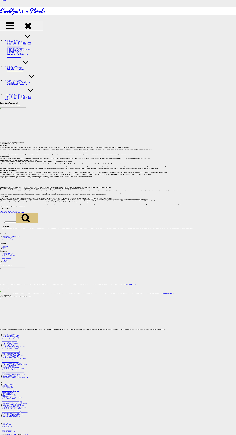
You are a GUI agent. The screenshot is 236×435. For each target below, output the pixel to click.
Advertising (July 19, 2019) (7, 387)
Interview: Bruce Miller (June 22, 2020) (10, 349)
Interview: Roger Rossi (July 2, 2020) (9, 366)
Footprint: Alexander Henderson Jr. (17, 84)
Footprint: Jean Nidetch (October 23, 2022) (10, 375)
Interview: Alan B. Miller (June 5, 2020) (10, 334)
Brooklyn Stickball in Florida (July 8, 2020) (10, 367)
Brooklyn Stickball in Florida (8, 254)
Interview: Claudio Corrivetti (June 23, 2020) (11, 352)
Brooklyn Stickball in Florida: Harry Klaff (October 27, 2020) (14, 407)
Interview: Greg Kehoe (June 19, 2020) (10, 342)
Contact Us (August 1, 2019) (8, 393)
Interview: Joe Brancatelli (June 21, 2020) (10, 347)
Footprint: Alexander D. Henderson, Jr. (10, 239)
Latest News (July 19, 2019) (7, 384)
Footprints (4, 259)
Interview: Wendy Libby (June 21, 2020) (10, 345)
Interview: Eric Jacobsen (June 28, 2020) (10, 359)
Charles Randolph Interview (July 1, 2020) (10, 395)
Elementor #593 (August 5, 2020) (9, 398)
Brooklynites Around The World (8, 255)
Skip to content (3, 0)
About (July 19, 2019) (6, 385)
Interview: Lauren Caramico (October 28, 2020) (11, 409)
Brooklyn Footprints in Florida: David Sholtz (11, 236)
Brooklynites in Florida (22, 10)
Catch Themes (25, 434)
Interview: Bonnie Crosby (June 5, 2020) (10, 336)
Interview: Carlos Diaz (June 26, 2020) (10, 356)
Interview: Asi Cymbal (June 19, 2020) (10, 341)
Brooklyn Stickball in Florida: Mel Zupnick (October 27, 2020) (14, 405)
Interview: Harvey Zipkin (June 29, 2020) (10, 362)
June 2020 (4, 248)
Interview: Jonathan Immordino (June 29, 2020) (11, 363)
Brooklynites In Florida (6, 256)
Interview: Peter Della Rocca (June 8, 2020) (10, 337)
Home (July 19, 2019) (6, 388)
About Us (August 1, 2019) (7, 392)
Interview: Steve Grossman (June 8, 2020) (10, 338)
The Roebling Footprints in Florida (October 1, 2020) (12, 399)
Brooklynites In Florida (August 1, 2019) (10, 389)
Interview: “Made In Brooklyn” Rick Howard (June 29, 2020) (14, 364)
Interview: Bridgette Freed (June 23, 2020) (10, 353)
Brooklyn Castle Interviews (7, 237)
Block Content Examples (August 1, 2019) (10, 391)
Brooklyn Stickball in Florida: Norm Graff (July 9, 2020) (13, 372)
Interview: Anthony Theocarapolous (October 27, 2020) (13, 402)
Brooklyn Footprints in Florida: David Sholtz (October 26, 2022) (15, 377)
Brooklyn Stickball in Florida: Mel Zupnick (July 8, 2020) (13, 370)
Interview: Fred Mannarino (7, 240)
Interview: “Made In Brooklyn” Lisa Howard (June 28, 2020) (14, 358)
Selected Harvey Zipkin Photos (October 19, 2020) (12, 401)
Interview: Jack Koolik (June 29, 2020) (10, 360)
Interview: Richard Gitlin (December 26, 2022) (11, 415)
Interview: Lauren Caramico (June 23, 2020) (11, 351)
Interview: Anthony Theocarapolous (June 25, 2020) (12, 355)
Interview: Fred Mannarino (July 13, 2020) (10, 373)
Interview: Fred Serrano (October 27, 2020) (10, 406)
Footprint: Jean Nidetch (7, 238)
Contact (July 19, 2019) (7, 386)
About (6, 99)
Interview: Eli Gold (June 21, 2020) (9, 344)
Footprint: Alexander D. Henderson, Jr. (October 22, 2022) (13, 374)
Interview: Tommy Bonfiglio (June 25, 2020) (11, 354)
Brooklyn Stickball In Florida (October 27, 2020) (12, 408)
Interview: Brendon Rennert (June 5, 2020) (10, 335)
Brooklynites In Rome (6, 258)
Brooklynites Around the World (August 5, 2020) (12, 397)
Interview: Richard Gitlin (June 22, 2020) (10, 348)
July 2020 (4, 247)
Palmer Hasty (23, 105)
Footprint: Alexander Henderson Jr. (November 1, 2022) (13, 414)
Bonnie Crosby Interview (14, 57)
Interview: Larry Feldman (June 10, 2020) (10, 339)
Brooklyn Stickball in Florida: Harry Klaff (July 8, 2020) (13, 368)
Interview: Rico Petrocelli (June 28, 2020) (10, 357)
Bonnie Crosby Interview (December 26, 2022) (11, 416)
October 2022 (5, 246)
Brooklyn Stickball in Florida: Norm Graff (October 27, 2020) (14, 403)
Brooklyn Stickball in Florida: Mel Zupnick (19, 98)
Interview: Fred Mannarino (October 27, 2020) (11, 404)
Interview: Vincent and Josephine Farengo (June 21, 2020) (13, 346)
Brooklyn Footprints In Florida (8, 253)
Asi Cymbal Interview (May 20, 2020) (9, 394)
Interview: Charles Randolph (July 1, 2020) (10, 365)
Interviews (4, 260)
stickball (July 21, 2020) (7, 396)
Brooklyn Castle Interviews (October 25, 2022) (11, 376)
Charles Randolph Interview (15, 70)
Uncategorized (5, 261)
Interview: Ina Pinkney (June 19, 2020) (10, 343)
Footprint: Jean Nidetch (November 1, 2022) (11, 413)
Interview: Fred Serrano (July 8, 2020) (9, 369)
